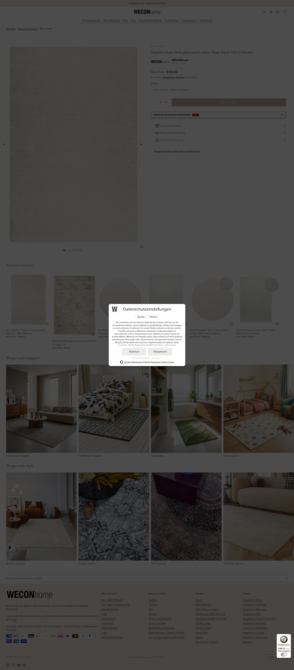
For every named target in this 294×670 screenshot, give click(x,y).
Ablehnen (134, 351)
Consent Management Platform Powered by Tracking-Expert (149, 362)
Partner (153, 316)
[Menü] (289, 636)
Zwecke (141, 316)
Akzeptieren (160, 351)
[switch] (284, 654)
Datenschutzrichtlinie (141, 358)
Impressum (156, 358)
